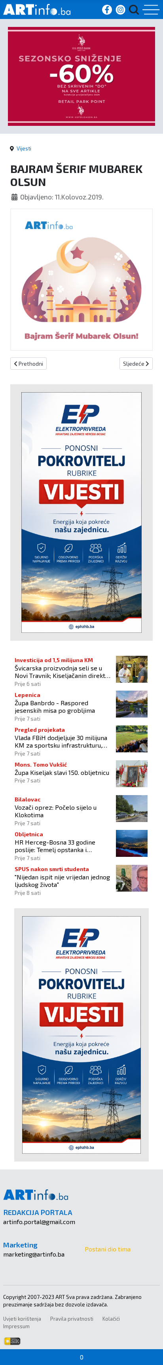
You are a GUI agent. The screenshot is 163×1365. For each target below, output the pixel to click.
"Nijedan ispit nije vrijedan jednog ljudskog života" (62, 880)
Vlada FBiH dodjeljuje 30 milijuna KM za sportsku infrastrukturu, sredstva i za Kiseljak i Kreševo (61, 741)
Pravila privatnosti (71, 1319)
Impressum (16, 1326)
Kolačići (111, 1319)
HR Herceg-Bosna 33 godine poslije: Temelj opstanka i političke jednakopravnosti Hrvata (63, 845)
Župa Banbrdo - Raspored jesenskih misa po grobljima (55, 706)
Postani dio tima (108, 1249)
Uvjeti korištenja (22, 1319)
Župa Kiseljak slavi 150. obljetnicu (62, 772)
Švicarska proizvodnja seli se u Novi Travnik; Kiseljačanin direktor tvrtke (63, 671)
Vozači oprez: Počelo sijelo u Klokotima (56, 810)
